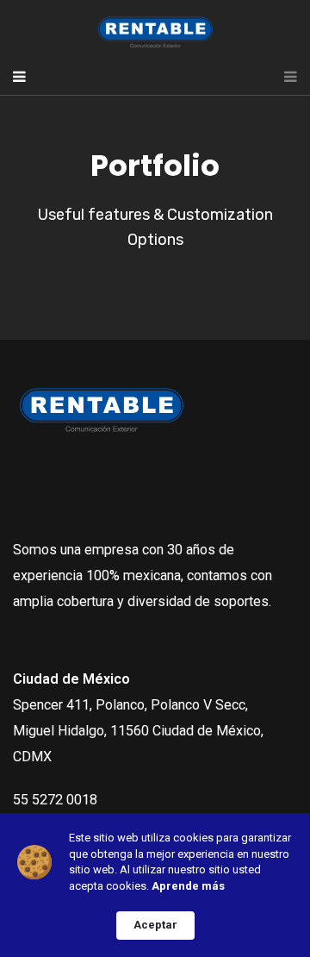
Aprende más (188, 885)
